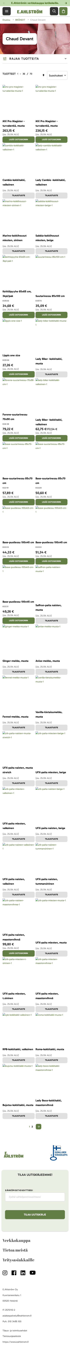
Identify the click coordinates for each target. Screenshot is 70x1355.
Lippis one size (11, 355)
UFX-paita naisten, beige (50, 828)
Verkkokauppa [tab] (16, 1240)
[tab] (35, 59)
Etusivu (7, 19)
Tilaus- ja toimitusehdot (15, 1330)
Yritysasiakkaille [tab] (18, 1260)
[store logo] (13, 1157)
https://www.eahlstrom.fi (16, 1341)
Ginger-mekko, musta (15, 660)
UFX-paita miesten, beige (51, 772)
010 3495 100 (14, 1321)
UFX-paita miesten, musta (51, 942)
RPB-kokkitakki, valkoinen (18, 1049)
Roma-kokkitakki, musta (50, 1049)
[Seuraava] (38, 1126)
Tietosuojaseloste (12, 1336)
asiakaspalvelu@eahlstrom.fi (17, 1315)
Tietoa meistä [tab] (15, 1250)
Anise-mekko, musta (48, 660)
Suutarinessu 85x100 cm (50, 296)
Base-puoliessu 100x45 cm (18, 542)
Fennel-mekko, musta (15, 716)
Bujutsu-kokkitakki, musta (18, 1105)
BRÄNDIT (20, 19)
